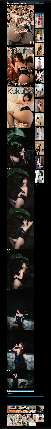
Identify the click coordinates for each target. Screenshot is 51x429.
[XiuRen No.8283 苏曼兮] (32, 411)
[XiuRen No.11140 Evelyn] (11, 420)
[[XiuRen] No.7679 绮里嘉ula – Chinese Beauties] (18, 407)
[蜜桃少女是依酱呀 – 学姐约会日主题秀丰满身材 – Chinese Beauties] (32, 420)
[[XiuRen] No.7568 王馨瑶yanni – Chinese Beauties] (25, 407)
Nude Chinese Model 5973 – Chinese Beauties (25, 413)
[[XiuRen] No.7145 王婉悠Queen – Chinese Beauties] (18, 411)
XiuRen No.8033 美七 (9, 426)
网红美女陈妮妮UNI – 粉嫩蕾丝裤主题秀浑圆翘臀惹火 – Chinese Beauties (11, 409)
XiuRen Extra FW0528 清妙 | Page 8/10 (38, 28)
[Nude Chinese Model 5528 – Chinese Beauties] (32, 407)
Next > (24, 388)
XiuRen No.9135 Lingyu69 (24, 426)
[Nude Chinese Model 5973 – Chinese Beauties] (25, 411)
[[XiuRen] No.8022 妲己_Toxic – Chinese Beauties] (40, 420)
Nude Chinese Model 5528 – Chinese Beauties (32, 409)
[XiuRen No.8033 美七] (11, 424)
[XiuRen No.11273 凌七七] (32, 424)
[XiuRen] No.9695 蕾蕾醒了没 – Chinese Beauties (40, 409)
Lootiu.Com (9, 2)
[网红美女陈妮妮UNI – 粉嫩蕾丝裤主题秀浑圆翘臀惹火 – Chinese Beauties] (11, 407)
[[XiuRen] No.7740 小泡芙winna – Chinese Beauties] (11, 411)
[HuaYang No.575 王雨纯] (40, 416)
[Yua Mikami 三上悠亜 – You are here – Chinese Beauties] (18, 416)
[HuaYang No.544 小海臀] (25, 416)
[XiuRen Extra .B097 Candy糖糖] (32, 416)
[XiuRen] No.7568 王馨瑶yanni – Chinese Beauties (25, 409)
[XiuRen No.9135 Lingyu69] (25, 424)
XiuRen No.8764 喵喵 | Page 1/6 (37, 42)
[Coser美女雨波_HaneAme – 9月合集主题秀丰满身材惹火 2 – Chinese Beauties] (18, 420)
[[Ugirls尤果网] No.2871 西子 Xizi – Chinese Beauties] (18, 424)
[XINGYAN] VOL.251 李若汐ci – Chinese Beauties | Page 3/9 (39, 98)
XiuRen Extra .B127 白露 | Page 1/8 (37, 69)
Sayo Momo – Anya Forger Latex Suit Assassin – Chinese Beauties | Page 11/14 (39, 83)
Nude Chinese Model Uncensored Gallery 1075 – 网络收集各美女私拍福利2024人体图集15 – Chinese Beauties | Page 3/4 (39, 184)
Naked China (11, 393)
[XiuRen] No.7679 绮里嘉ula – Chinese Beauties (18, 409)
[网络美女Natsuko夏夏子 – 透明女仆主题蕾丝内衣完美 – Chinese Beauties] (40, 411)
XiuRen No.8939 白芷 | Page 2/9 (37, 56)
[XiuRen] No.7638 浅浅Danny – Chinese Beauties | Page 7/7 (39, 155)
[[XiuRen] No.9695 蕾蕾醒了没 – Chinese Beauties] (40, 407)
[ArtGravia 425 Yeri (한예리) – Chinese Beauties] (25, 420)
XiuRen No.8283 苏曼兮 (31, 413)
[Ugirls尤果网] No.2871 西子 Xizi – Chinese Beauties (18, 426)
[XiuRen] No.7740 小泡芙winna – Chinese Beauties (11, 413)
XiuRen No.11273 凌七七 (31, 426)
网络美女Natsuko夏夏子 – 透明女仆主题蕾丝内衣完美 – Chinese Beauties (40, 413)
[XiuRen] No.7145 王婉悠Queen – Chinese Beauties (18, 413)
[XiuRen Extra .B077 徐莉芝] (11, 416)
